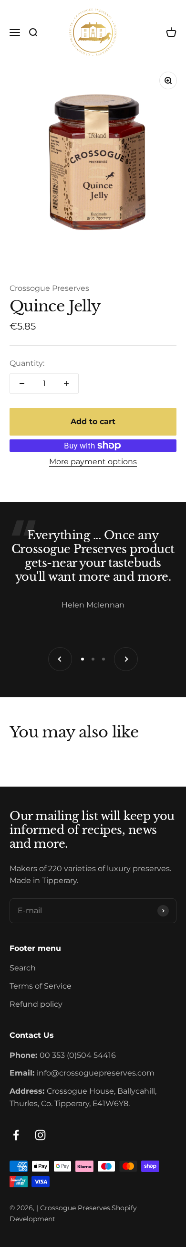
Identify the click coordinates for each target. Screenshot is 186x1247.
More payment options (93, 461)
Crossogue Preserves (49, 288)
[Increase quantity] (66, 383)
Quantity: (27, 363)
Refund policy (36, 1004)
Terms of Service (41, 986)
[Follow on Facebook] (16, 1135)
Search (23, 967)
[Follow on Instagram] (40, 1135)
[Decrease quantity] (22, 383)
